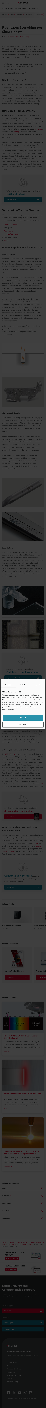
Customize (22, 724)
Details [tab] (23, 685)
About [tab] (38, 685)
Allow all (23, 718)
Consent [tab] (8, 685)
